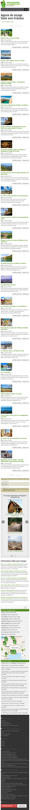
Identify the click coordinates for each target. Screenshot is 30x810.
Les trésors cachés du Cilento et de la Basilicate (14, 196)
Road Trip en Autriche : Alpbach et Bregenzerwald (11, 783)
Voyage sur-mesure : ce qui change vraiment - (12, 665)
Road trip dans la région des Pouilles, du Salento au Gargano (14, 328)
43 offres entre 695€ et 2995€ (10, 623)
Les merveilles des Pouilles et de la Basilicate (14, 306)
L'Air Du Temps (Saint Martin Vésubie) (9, 756)
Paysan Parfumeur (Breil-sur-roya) (8, 753)
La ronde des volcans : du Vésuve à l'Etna (12, 351)
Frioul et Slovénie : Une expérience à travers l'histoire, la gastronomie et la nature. (13, 127)
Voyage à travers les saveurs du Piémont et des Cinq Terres (14, 241)
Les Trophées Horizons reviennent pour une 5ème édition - (14, 695)
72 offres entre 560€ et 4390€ (8, 612)
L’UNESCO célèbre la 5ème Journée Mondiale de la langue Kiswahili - (14, 688)
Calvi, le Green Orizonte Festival (8, 799)
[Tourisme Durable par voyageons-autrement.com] (10, 3)
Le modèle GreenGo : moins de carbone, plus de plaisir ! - (14, 713)
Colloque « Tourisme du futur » (7, 794)
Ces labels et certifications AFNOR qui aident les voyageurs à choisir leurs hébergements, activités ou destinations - (14, 684)
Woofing (2, 781)
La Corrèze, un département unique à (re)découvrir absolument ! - (13, 677)
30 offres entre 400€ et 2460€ (9, 625)
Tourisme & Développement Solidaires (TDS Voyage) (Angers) (14, 763)
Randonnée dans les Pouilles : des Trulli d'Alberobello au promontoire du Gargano (12, 460)
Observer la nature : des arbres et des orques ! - (12, 703)
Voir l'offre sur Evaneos (17, 47)
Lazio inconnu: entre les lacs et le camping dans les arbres (14, 416)
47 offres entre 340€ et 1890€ (10, 619)
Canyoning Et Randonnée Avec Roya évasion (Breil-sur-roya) (14, 759)
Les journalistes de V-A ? (6, 724)
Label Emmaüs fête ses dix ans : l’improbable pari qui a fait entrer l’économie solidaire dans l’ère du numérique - (13, 692)
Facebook (3, 742)
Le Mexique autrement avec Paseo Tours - (11, 701)
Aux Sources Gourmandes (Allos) (8, 765)
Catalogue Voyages (8, 12)
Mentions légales (4, 735)
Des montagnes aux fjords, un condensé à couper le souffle (15, 533)
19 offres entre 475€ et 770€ (9, 630)
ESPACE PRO (22, 806)
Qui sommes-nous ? (5, 722)
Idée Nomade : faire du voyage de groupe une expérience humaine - (14, 681)
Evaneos (15, 12)
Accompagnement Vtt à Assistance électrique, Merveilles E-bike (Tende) (15, 761)
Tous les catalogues (5, 751)
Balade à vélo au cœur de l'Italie (10, 38)
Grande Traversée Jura (5, 777)
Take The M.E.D (4, 792)
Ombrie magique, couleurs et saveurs (11, 394)
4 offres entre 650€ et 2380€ (8, 634)
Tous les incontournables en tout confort (15, 551)
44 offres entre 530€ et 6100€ (11, 621)
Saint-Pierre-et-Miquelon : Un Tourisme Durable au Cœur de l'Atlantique (14, 779)
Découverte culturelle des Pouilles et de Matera (14, 105)
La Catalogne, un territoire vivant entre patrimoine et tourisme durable (14, 773)
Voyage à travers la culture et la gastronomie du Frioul (14, 218)
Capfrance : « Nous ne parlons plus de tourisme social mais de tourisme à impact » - (15, 668)
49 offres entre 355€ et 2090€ (10, 617)
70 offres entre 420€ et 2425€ (9, 614)
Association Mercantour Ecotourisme (9, 775)
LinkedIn (2, 741)
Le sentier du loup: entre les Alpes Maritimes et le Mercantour (15, 173)
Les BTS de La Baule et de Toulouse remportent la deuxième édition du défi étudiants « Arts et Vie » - (14, 709)
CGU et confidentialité (6, 734)
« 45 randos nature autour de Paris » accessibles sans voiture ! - (13, 706)
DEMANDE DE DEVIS (7, 806)
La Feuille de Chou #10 (6, 788)
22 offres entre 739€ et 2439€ (10, 627)
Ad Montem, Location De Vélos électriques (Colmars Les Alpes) (14, 767)
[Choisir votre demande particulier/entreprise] (15, 806)
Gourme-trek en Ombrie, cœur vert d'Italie (13, 61)
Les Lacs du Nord (5, 372)
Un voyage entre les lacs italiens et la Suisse (13, 263)
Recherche (7, 21)
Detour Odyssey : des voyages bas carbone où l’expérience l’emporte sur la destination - (14, 698)
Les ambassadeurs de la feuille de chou (9, 725)
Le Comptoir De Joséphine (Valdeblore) (9, 757)
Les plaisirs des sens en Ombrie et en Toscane (14, 438)
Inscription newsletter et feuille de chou (10, 731)
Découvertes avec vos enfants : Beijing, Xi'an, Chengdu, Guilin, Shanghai (15, 515)
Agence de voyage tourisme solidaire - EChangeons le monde (14, 795)
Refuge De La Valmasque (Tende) (8, 754)
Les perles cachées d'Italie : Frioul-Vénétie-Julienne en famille (13, 83)
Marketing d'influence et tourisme (8, 797)
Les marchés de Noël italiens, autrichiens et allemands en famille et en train (13, 150)
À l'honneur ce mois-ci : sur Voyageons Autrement (13, 663)
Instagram (3, 746)
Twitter (2, 744)
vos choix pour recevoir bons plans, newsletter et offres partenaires (15, 489)
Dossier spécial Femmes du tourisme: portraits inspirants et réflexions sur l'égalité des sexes (14, 785)
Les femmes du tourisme (6, 791)
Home (2, 12)
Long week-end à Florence (8, 285)
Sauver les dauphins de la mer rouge (8, 789)
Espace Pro (3, 720)
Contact (2, 732)
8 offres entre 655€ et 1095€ (10, 632)
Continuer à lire (25, 47)
